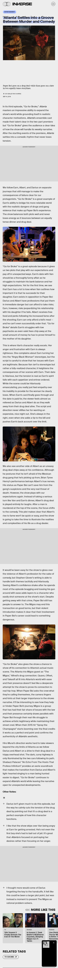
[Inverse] (22, 4)
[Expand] (45, 942)
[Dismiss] (54, 942)
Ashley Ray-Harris (14, 94)
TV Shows (9, 957)
